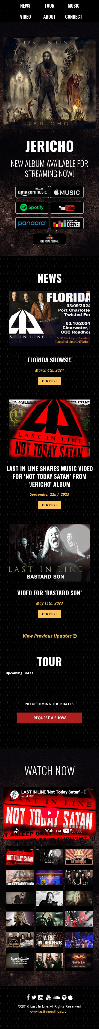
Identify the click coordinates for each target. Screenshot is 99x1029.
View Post (49, 380)
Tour (49, 5)
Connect (73, 16)
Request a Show (50, 717)
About (49, 16)
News (25, 5)
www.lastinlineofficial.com (49, 1011)
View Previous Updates (48, 636)
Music (73, 5)
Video (25, 16)
